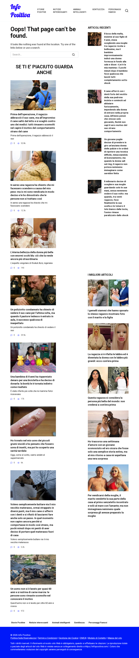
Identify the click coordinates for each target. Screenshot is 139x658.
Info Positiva (20, 11)
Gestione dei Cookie (68, 638)
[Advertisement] (108, 247)
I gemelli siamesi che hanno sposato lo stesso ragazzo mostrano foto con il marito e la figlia (108, 314)
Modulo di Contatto (97, 638)
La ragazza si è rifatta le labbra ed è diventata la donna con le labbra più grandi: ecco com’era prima (108, 357)
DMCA (83, 638)
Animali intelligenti (61, 622)
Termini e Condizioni (47, 638)
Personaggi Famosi (98, 622)
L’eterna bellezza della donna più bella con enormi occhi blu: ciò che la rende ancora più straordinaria (31, 255)
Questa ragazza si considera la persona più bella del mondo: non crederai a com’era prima (106, 401)
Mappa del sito (115, 638)
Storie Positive (18, 622)
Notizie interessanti (38, 622)
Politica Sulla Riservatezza (23, 638)
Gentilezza (98, 9)
